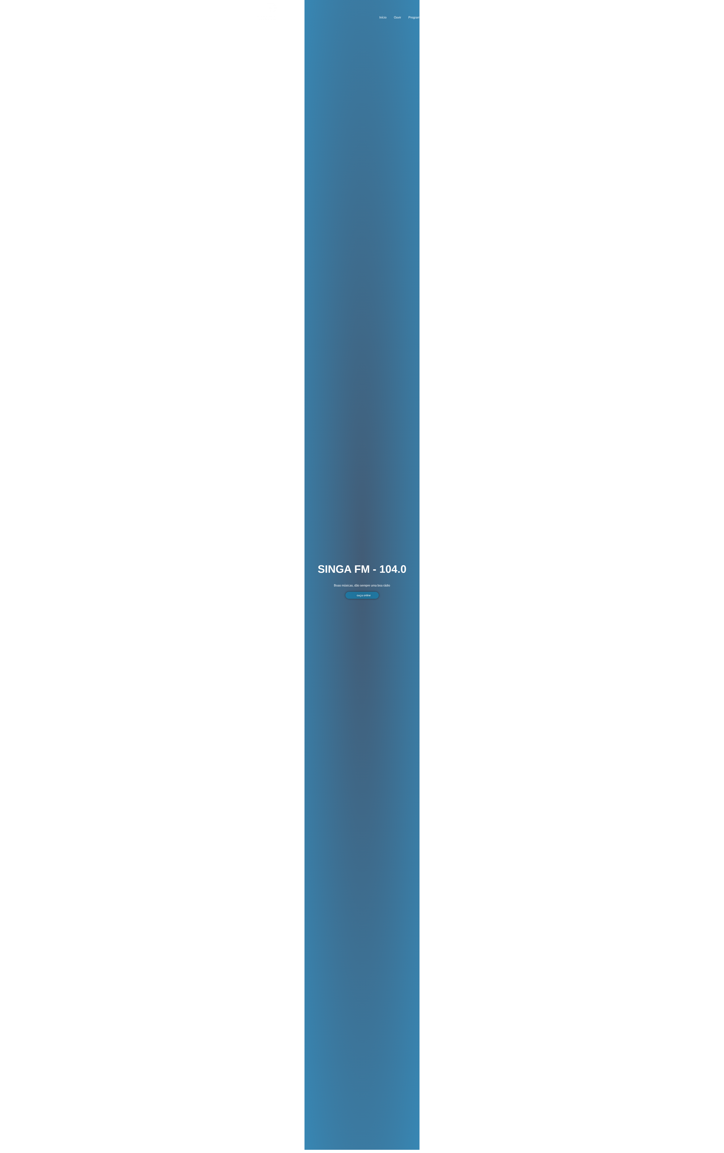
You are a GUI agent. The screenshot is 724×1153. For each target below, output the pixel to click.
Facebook (458, 17)
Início (383, 17)
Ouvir (397, 17)
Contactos (437, 17)
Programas (415, 17)
